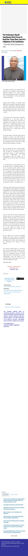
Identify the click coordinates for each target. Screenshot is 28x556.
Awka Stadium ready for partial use (12, 286)
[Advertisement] (14, 20)
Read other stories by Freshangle (12, 307)
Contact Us (13, 541)
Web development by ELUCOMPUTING (10, 546)
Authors (18, 541)
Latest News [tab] (5, 494)
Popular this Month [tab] (14, 494)
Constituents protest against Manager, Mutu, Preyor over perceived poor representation (13, 292)
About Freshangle (5, 541)
